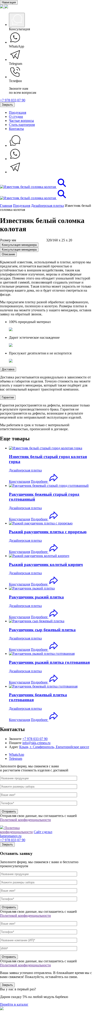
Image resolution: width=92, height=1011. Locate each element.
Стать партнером (22, 125)
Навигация (9, 2)
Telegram (15, 758)
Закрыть (7, 104)
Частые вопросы (21, 120)
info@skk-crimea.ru (36, 743)
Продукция (17, 112)
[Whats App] (15, 159)
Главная (6, 205)
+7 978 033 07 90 (12, 100)
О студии (16, 116)
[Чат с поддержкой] (15, 145)
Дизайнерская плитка (47, 205)
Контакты (16, 129)
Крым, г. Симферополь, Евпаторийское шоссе (54, 747)
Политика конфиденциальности (16, 830)
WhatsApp (16, 754)
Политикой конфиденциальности (25, 820)
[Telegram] (15, 172)
